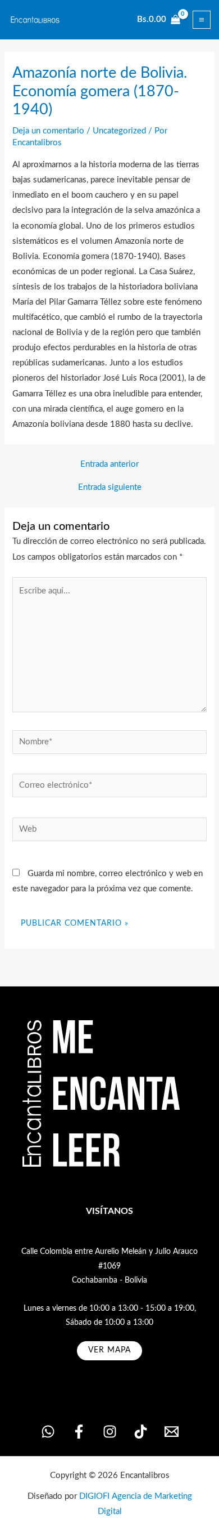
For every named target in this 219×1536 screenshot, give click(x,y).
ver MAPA (109, 1350)
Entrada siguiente (110, 488)
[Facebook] (79, 1432)
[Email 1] (172, 1432)
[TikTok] (141, 1432)
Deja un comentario (48, 131)
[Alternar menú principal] (202, 20)
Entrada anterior (109, 464)
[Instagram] (110, 1432)
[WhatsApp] (48, 1432)
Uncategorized (119, 131)
